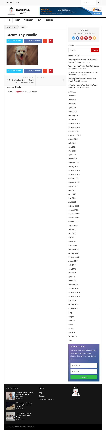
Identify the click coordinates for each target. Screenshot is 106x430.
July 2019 (72, 265)
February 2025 (73, 115)
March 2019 (72, 281)
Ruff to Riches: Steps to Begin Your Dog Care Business (21, 81)
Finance (71, 325)
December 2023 (74, 171)
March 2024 (72, 159)
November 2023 (74, 175)
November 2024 (74, 127)
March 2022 (72, 245)
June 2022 (72, 234)
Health (39, 20)
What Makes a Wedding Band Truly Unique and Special (24, 405)
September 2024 (74, 135)
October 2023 (73, 178)
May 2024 (72, 151)
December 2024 (74, 123)
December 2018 (74, 293)
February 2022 (73, 249)
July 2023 (72, 190)
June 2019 (72, 269)
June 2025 (72, 100)
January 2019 (73, 289)
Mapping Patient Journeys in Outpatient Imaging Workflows (25, 394)
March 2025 (72, 112)
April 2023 (72, 202)
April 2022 (72, 241)
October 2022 (73, 222)
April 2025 (72, 108)
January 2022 (73, 253)
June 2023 (72, 194)
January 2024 (73, 167)
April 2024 (72, 155)
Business (49, 20)
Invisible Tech (15, 427)
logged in (19, 92)
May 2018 (72, 300)
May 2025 (72, 104)
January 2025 (73, 119)
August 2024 (73, 139)
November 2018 (74, 296)
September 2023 (74, 182)
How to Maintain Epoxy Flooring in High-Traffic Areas (23, 415)
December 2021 (74, 257)
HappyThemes (30, 427)
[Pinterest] (51, 41)
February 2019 (73, 285)
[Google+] (45, 41)
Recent (17, 20)
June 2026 (72, 96)
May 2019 (72, 273)
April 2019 (72, 277)
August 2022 (73, 226)
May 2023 (72, 198)
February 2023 (73, 206)
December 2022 (74, 214)
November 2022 (74, 218)
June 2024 (72, 147)
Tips (70, 340)
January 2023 (73, 210)
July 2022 (72, 230)
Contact (9, 2)
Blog (17, 2)
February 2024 (73, 163)
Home (8, 20)
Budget (71, 317)
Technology (28, 20)
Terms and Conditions (46, 399)
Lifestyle (71, 332)
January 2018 (73, 304)
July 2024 (72, 143)
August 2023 (73, 186)
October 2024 (73, 131)
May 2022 (72, 237)
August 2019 (73, 261)
